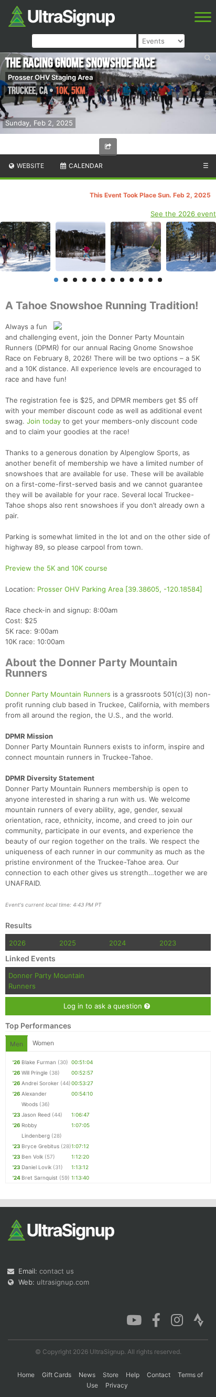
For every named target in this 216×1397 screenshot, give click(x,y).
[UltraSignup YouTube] (134, 1319)
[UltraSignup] (61, 15)
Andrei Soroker (40, 1083)
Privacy (116, 1385)
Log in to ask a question (103, 1006)
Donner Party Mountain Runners (58, 694)
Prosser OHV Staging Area (50, 77)
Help (132, 1375)
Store (110, 1375)
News (87, 1375)
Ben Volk (32, 1156)
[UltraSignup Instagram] (177, 1319)
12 (160, 280)
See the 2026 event (183, 213)
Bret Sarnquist (39, 1177)
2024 (117, 943)
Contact (158, 1375)
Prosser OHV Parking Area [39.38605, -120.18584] (119, 589)
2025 (67, 943)
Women (43, 1043)
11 (150, 280)
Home (26, 1375)
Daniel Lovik (36, 1167)
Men (16, 1044)
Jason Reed (35, 1114)
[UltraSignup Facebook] (156, 1319)
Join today (44, 421)
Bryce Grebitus (40, 1146)
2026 (17, 943)
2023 (167, 943)
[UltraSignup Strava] (198, 1319)
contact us (56, 1271)
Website (29, 166)
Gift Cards (56, 1375)
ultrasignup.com (63, 1282)
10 (141, 280)
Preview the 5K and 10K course (56, 568)
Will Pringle (34, 1072)
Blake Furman (38, 1062)
